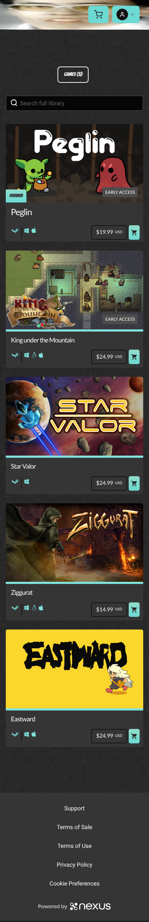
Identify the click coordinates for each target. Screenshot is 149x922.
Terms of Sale (74, 827)
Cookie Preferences (75, 883)
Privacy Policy (75, 864)
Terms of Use (75, 845)
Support (74, 808)
